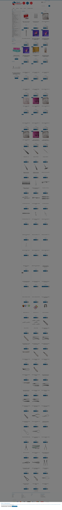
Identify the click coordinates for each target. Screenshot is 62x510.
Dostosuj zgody (9, 506)
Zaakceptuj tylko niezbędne (4, 506)
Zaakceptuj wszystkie (14, 506)
